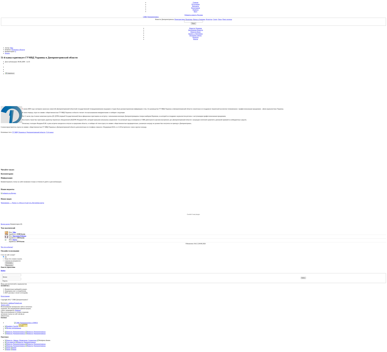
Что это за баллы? (7, 247)
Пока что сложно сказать (13, 259)
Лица (220, 19)
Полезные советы (195, 35)
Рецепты (196, 37)
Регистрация (195, 8)
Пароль (4, 281)
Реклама (200, 15)
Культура (209, 19)
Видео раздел (5, 224)
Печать (7, 53)
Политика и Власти (18, 49)
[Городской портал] (21, 340)
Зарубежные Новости (195, 30)
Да (5, 257)
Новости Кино (195, 32)
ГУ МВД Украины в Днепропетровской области (28, 132)
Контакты (195, 6)
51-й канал (50, 132)
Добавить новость (190, 15)
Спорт (215, 19)
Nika (11, 48)
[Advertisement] (18, 90)
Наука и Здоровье (199, 19)
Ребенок (18, 310)
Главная (195, 2)
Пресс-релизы (227, 19)
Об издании (195, 4)
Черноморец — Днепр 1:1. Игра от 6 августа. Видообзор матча (22, 203)
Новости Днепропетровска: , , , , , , (193, 19)
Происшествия (179, 19)
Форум (195, 39)
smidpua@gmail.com (15, 303)
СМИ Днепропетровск (151, 17)
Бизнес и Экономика (195, 34)
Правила (196, 10)
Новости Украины (195, 28)
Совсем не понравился (12, 261)
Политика (188, 19)
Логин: (4, 277)
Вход (195, 11)
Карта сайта (5, 305)
